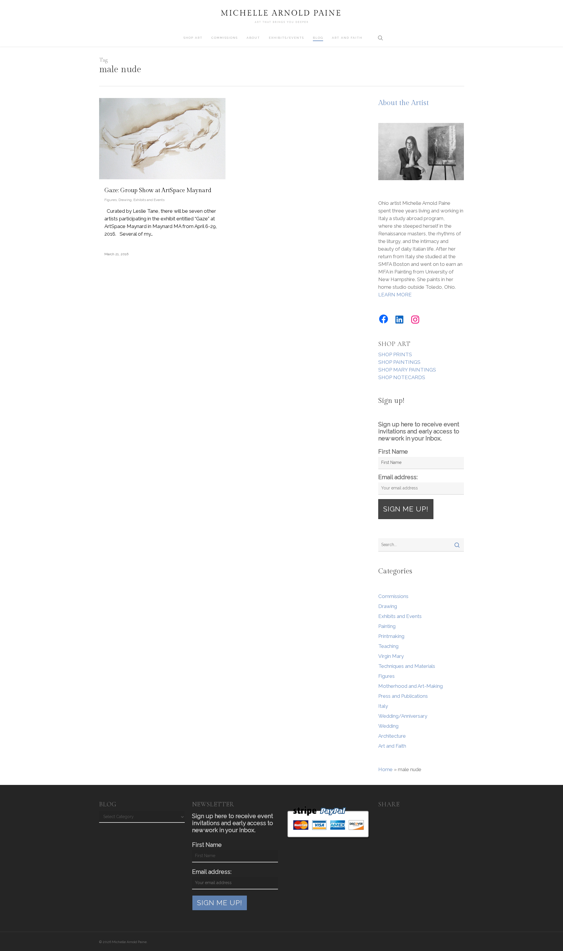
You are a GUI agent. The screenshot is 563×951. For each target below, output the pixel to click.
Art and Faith (392, 746)
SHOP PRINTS (395, 354)
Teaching (388, 646)
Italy (383, 706)
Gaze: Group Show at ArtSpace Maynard (157, 190)
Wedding (388, 726)
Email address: (398, 477)
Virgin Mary (391, 656)
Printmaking (391, 636)
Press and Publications (403, 696)
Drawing (125, 200)
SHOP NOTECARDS (401, 377)
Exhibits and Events (149, 200)
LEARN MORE (395, 295)
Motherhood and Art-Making (410, 686)
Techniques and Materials (406, 666)
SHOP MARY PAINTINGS (407, 370)
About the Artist (403, 103)
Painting (387, 626)
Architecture (392, 736)
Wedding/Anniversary (402, 716)
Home (385, 769)
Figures (110, 200)
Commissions (393, 596)
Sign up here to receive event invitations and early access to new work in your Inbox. (418, 431)
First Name (393, 451)
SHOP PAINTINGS (399, 362)
